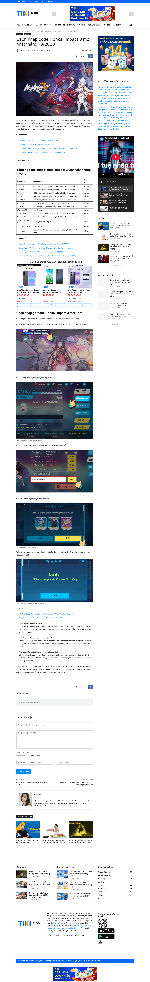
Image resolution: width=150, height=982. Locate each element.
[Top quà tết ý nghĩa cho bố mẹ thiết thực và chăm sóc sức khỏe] (103, 316)
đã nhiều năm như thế (106, 90)
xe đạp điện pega (116, 129)
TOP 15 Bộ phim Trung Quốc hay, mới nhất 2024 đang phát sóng (39, 884)
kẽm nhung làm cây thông (107, 87)
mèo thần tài (111, 96)
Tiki (25, 123)
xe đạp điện (102, 124)
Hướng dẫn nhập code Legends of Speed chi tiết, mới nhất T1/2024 (80, 841)
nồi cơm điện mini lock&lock (121, 112)
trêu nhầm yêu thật (125, 87)
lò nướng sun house (123, 115)
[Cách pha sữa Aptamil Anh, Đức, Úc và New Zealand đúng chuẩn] (62, 874)
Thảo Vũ (23, 50)
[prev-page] (17, 847)
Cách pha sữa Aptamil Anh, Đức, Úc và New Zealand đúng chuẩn (81, 874)
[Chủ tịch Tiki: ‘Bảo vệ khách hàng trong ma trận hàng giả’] (28, 829)
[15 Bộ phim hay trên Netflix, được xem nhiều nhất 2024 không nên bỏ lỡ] (21, 895)
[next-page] (21, 847)
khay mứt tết (126, 98)
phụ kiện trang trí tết (105, 101)
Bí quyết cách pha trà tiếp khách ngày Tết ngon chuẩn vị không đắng (121, 294)
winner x (107, 126)
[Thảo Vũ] (17, 50)
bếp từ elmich (123, 110)
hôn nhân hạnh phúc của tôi (122, 92)
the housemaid (120, 90)
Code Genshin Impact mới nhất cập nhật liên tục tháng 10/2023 (43, 244)
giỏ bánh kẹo (115, 98)
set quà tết (102, 96)
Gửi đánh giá (24, 771)
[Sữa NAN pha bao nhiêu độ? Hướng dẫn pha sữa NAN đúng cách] (62, 885)
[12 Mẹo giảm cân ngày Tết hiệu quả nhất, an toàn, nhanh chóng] (55, 829)
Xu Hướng (27, 31)
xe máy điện (119, 124)
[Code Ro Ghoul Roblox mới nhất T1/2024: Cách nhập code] (103, 259)
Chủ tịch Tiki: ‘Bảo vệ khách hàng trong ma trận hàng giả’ (27, 841)
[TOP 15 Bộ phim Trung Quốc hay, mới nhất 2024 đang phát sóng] (21, 884)
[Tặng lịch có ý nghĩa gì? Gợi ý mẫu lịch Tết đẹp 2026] (103, 306)
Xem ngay (29, 305)
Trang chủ (19, 31)
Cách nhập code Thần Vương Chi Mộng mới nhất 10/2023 (41, 252)
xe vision (111, 124)
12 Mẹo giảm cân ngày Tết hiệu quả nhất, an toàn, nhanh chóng (54, 841)
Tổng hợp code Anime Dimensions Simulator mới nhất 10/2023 (43, 152)
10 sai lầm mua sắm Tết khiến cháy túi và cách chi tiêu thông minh (121, 282)
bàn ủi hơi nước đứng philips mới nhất (112, 107)
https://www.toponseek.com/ (42, 798)
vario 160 (106, 129)
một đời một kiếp (104, 92)
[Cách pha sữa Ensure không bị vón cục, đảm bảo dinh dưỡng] (62, 896)
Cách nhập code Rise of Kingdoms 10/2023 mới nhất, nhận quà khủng (46, 248)
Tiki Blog (31, 666)
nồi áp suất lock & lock (106, 115)
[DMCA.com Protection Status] (100, 943)
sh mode (114, 126)
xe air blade (123, 126)
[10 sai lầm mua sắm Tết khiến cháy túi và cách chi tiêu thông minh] (103, 283)
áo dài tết (120, 96)
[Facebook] (90, 56)
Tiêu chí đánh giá (22, 752)
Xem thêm (115, 267)
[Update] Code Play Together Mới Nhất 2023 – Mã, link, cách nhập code (46, 614)
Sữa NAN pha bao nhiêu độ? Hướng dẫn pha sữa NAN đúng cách (81, 885)
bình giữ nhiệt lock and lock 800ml (116, 120)
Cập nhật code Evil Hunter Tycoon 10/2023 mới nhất (39, 140)
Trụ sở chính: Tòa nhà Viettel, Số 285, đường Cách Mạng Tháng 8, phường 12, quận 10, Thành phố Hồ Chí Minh (59, 961)
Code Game (36, 31)
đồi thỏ (129, 90)
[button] (131, 25)
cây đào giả (105, 98)
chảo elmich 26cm (105, 104)
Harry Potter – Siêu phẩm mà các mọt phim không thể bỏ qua (40, 873)
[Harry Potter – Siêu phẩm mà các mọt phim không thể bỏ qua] (21, 874)
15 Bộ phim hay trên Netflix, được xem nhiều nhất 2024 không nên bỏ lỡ (38, 895)
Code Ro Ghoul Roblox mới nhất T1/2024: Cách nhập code (121, 257)
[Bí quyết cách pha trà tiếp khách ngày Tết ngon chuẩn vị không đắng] (103, 294)
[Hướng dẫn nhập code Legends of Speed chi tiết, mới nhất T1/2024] (81, 829)
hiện (27, 160)
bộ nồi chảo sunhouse (122, 101)
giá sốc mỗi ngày (58, 923)
